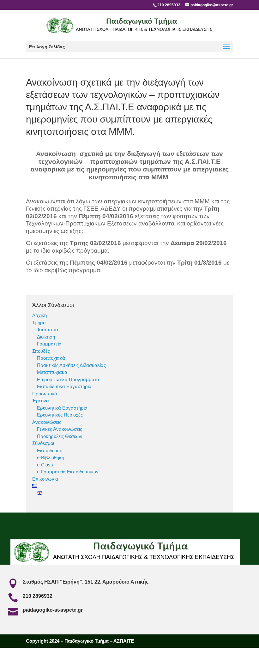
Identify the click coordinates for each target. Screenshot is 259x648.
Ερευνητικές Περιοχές (60, 414)
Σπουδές (41, 351)
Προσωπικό (44, 393)
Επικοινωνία (45, 479)
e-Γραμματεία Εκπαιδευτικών (68, 471)
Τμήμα (39, 322)
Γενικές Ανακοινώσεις (59, 429)
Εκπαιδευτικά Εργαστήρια (64, 386)
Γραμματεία (49, 343)
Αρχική (39, 315)
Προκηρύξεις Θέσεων (59, 436)
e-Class (45, 464)
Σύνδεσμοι (43, 443)
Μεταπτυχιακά (52, 372)
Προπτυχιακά (51, 358)
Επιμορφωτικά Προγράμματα (68, 379)
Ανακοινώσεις (46, 422)
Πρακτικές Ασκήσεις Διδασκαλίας (71, 365)
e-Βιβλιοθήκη (50, 457)
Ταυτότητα (47, 329)
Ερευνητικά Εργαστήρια (62, 408)
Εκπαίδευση (49, 450)
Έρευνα (40, 400)
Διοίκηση (46, 336)
